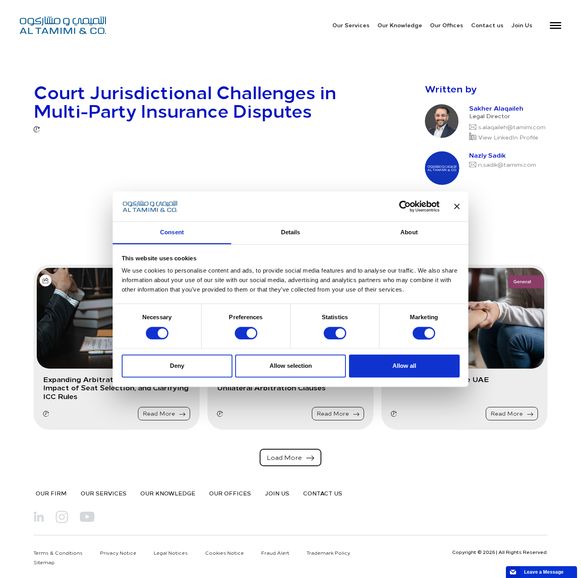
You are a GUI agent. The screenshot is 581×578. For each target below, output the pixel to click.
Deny (177, 366)
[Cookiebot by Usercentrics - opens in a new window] (405, 206)
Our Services (351, 25)
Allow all (404, 366)
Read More (160, 413)
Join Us (521, 25)
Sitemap (44, 562)
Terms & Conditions (58, 553)
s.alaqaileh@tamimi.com (511, 127)
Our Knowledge (399, 25)
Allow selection (291, 366)
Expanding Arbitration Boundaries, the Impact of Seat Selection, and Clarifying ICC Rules (116, 388)
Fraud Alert (275, 553)
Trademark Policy (328, 553)
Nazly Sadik (487, 154)
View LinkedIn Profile (508, 137)
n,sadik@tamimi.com (507, 164)
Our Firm (51, 493)
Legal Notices (171, 553)
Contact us (487, 25)
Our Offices (446, 25)
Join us (277, 493)
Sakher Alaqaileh (496, 107)
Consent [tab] (172, 232)
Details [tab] (290, 232)
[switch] (246, 333)
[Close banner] (457, 206)
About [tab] (409, 232)
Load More (285, 457)
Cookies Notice (224, 553)
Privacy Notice (118, 553)
